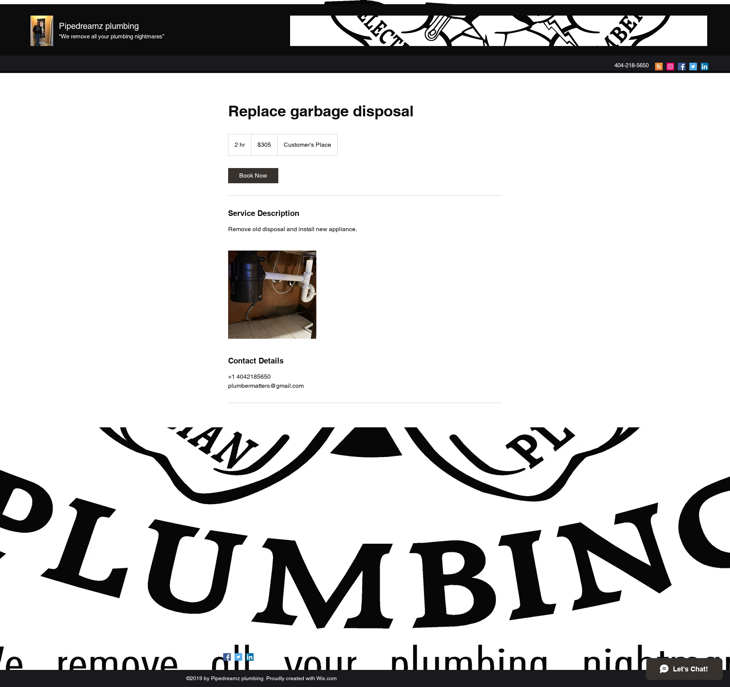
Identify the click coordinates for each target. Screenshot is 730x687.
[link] (253, 175)
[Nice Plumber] (670, 66)
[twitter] (693, 66)
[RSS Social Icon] (659, 66)
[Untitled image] (272, 295)
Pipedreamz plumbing (99, 26)
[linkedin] (704, 66)
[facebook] (682, 66)
